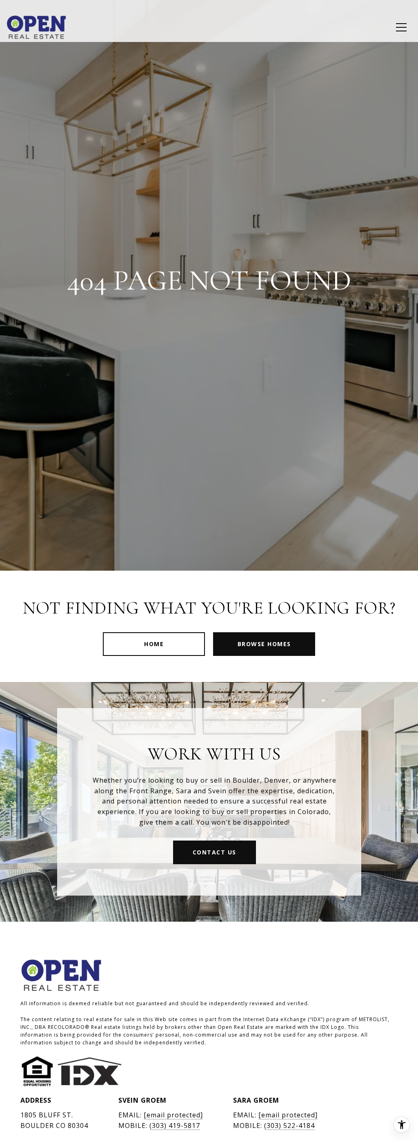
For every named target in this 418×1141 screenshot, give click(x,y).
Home (154, 644)
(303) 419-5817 (174, 1125)
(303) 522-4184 (289, 1125)
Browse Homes (264, 644)
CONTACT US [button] (214, 852)
